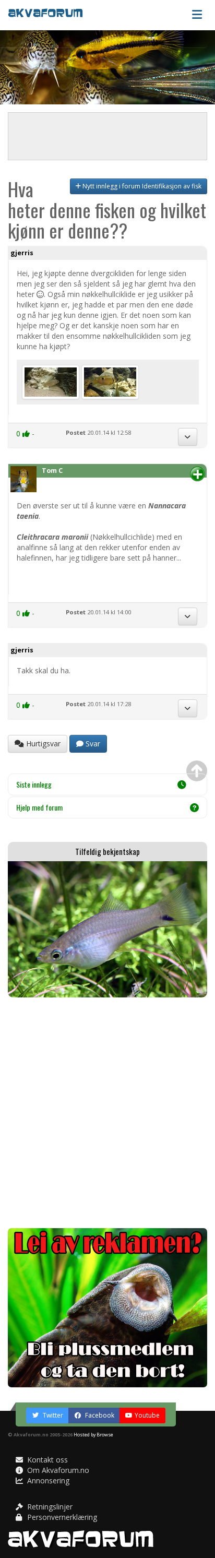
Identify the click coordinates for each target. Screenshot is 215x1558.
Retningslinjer (49, 1507)
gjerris (21, 252)
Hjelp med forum (39, 807)
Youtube (147, 1415)
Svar (91, 743)
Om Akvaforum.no (57, 1470)
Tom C (52, 470)
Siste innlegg (34, 784)
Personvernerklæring (61, 1517)
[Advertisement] (107, 1112)
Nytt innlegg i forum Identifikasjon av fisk (141, 186)
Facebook (98, 1415)
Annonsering (47, 1480)
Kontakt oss (46, 1460)
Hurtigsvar (42, 743)
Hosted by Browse (93, 1434)
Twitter (52, 1415)
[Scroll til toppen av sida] (196, 770)
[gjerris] (51, 381)
